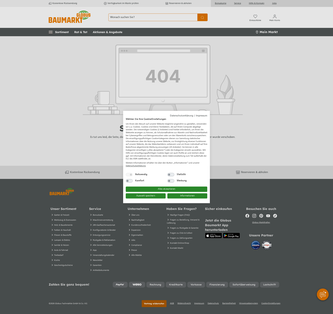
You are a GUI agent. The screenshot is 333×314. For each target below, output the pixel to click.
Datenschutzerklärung (181, 116)
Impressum (201, 116)
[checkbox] (129, 174)
